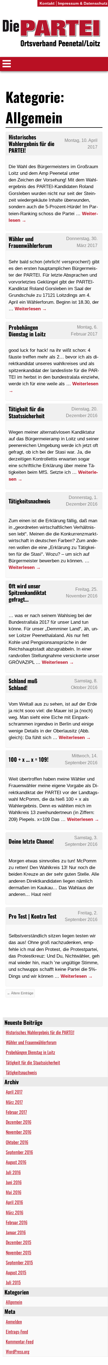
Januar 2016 (16, 1232)
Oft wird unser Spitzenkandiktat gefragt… (27, 593)
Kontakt (47, 3)
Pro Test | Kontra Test (32, 916)
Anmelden (14, 1321)
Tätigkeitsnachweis (21, 1072)
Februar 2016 (16, 1222)
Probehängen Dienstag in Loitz (30, 1052)
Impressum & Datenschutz (82, 3)
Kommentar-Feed (20, 1341)
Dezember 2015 (18, 1242)
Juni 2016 (14, 1182)
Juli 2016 (13, 1172)
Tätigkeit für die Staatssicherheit (33, 1062)
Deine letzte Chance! (31, 841)
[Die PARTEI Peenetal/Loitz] (54, 34)
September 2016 (19, 1152)
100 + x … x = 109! (28, 759)
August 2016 (16, 1162)
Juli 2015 (13, 1282)
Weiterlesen (31, 308)
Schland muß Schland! (23, 684)
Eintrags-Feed (17, 1331)
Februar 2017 (16, 1112)
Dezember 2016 (18, 1122)
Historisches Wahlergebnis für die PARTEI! (40, 1032)
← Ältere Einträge (20, 993)
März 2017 (14, 1102)
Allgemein (14, 1302)
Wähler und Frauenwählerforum (31, 1042)
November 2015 (18, 1252)
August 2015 (16, 1272)
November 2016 (18, 1132)
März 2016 (14, 1212)
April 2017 (14, 1091)
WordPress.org (17, 1351)
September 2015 (19, 1262)
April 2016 (14, 1202)
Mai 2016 (13, 1192)
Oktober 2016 (17, 1142)
